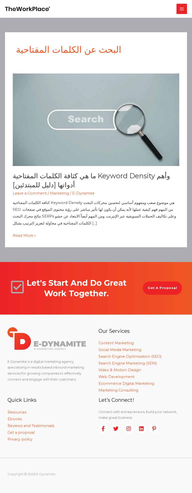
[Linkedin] (141, 428)
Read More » (24, 235)
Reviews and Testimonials (31, 426)
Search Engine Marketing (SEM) (127, 363)
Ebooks (15, 419)
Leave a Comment (30, 193)
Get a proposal (21, 432)
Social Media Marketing (119, 350)
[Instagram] (128, 428)
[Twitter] (115, 428)
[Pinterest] (154, 428)
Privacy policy (20, 439)
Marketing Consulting (118, 390)
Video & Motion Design (119, 370)
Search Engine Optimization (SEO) (130, 356)
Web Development (116, 376)
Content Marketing (116, 343)
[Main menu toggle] (181, 9)
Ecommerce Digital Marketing (126, 383)
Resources (17, 412)
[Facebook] (103, 428)
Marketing (59, 193)
